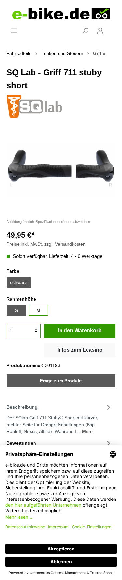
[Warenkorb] (111, 28)
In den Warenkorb (80, 330)
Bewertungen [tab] (21, 443)
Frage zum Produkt (61, 380)
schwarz (18, 282)
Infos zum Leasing (79, 349)
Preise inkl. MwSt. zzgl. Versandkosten (46, 244)
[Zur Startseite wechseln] (61, 13)
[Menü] (14, 31)
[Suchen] (85, 31)
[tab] (59, 418)
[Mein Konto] (100, 31)
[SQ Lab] (34, 105)
